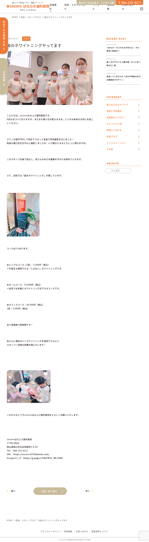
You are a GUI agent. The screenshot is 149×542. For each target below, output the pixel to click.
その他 (110, 149)
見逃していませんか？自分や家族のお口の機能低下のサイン (124, 73)
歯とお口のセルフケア (117, 104)
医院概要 (68, 531)
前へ (13, 490)
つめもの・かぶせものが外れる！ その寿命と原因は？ (123, 44)
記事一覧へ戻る (49, 491)
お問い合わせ (128, 6)
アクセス (96, 6)
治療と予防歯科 (114, 110)
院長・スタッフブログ (74, 6)
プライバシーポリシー (50, 531)
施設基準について (100, 531)
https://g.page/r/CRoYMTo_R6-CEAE (43, 458)
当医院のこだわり (115, 117)
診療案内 (53, 6)
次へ (87, 490)
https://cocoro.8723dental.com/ (31, 454)
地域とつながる (114, 129)
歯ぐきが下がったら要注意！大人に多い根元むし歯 (124, 59)
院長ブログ (112, 136)
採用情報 (110, 6)
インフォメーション (116, 142)
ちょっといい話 (114, 123)
